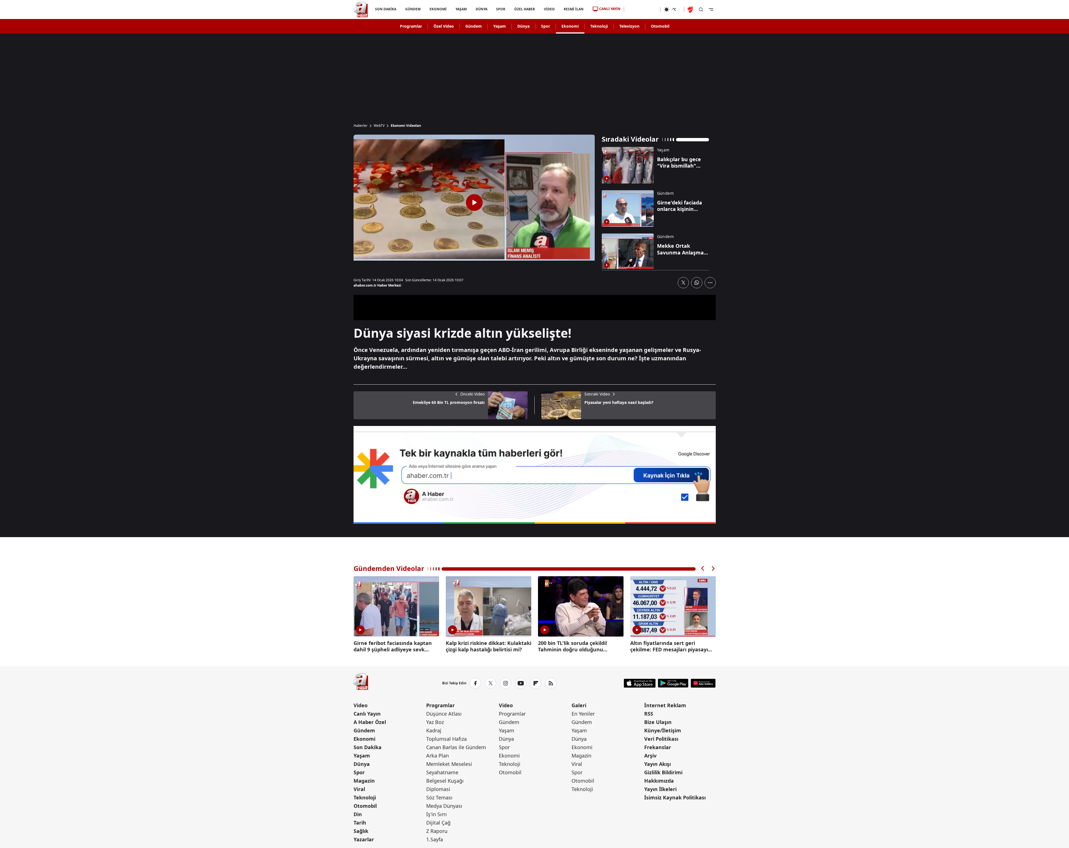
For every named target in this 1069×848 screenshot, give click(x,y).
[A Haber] (361, 9)
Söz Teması (439, 797)
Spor (545, 26)
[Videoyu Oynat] (474, 202)
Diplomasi (438, 789)
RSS (648, 713)
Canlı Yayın (367, 713)
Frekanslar (657, 747)
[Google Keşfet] (535, 475)
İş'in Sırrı (436, 814)
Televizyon (629, 26)
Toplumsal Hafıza (446, 738)
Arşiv (650, 755)
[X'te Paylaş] (683, 282)
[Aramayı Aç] (701, 9)
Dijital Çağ (438, 822)
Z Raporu (436, 831)
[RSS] (550, 683)
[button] (703, 568)
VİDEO (549, 9)
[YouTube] (520, 683)
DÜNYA (481, 9)
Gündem (473, 26)
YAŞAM (460, 9)
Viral (359, 789)
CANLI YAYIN (609, 8)
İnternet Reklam (665, 705)
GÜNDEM (412, 9)
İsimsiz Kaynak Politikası (675, 797)
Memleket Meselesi (449, 764)
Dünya (523, 26)
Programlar (411, 26)
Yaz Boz (435, 722)
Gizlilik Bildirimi (663, 772)
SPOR (500, 9)
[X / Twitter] (490, 683)
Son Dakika (367, 747)
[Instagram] (505, 683)
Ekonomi (570, 26)
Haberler (361, 125)
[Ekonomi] (642, 9)
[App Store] (640, 683)
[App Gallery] (703, 683)
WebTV (379, 125)
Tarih (360, 822)
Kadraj (433, 730)
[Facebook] (475, 683)
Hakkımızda (659, 780)
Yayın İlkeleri (660, 789)
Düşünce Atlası (444, 713)
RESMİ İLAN (574, 9)
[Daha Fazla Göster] (710, 282)
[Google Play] (673, 683)
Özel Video (443, 26)
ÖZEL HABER (524, 9)
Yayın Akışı (657, 764)
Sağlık (361, 831)
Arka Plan (437, 755)
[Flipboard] (535, 683)
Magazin (364, 780)
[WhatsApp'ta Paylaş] (696, 282)
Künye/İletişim (662, 730)
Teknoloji (599, 26)
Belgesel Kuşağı (445, 780)
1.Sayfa (434, 839)
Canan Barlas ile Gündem (456, 747)
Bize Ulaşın (658, 722)
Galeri (579, 705)
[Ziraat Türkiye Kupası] (691, 9)
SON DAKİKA (385, 9)
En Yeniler (583, 713)
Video (361, 705)
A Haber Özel (370, 722)
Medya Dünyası (444, 805)
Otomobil (660, 26)
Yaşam (499, 26)
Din (358, 814)
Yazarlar (364, 839)
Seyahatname (442, 772)
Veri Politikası (661, 738)
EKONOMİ (437, 9)
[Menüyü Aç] (711, 9)
